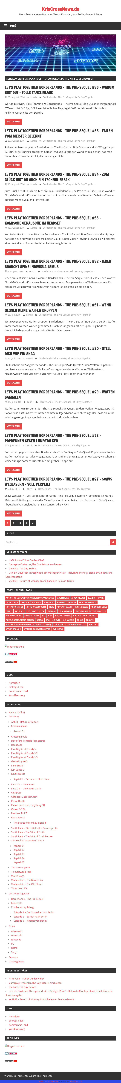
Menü (13, 26)
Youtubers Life (19, 888)
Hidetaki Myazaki (87, 602)
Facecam (36, 602)
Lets (41, 611)
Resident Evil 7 (19, 813)
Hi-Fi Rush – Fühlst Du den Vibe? (26, 560)
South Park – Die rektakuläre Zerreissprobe (34, 828)
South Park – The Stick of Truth (27, 832)
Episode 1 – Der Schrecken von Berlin (34, 912)
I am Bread (17, 765)
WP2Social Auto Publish (48, 1081)
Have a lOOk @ (17, 712)
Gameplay (49, 602)
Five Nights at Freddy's (23, 749)
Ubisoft (93, 624)
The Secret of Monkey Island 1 (30, 822)
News (12, 926)
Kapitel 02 (19, 849)
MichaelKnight (14, 615)
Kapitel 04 (19, 858)
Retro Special (18, 817)
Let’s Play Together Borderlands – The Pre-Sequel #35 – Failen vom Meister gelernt (59, 133)
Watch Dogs (17, 875)
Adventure (63, 598)
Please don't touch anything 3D (28, 805)
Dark (101, 598)
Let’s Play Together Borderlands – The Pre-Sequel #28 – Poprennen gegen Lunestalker (53, 438)
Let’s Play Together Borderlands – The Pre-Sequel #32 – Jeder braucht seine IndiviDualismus (58, 264)
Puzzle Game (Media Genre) (20, 620)
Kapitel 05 (19, 862)
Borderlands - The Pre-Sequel (58, 97)
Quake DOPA (18, 809)
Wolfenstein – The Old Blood (26, 884)
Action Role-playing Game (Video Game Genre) (30, 598)
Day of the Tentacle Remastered (28, 740)
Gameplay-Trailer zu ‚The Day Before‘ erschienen (35, 564)
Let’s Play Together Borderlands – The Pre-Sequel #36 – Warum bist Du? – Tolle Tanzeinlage (59, 90)
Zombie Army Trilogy (22, 907)
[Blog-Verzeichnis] (11, 654)
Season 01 (19, 731)
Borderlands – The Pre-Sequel (27, 898)
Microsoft (16, 935)
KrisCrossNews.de (60, 9)
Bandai (91, 598)
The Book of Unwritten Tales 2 (70, 624)
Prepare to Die (62, 615)
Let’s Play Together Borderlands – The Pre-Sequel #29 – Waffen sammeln (60, 394)
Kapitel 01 (19, 845)
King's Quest (18, 773)
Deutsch (25, 602)
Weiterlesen (13, 121)
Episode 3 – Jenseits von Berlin (30, 920)
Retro (40, 620)
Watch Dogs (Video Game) (37, 629)
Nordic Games (32, 615)
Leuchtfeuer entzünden (88, 611)
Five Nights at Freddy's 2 (24, 753)
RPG (48, 620)
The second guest (20, 867)
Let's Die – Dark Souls (23, 784)
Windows (58, 629)
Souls (80, 620)
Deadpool (16, 744)
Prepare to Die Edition (85, 615)
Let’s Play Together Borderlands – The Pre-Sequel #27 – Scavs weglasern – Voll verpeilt (58, 481)
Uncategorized (16, 961)
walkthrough (13, 629)
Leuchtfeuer (65, 611)
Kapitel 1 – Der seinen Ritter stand (32, 779)
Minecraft (16, 902)
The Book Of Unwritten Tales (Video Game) (28, 624)
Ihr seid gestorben (36, 607)
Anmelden (14, 682)
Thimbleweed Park (21, 871)
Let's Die (19, 611)
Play (50, 615)
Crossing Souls (19, 736)
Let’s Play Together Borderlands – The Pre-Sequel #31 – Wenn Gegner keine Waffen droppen (58, 307)
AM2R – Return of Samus (24, 721)
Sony (14, 952)
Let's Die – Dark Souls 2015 (26, 788)
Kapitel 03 (19, 854)
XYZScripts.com (76, 1081)
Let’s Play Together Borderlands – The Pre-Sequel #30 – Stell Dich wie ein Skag (58, 351)
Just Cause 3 (17, 769)
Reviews (13, 957)
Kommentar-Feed (18, 691)
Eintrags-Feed (16, 686)
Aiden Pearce (78, 598)
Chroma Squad (19, 725)
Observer (16, 792)
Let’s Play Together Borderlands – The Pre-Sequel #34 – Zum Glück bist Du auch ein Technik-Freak (57, 177)
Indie (51, 607)
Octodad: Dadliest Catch (24, 796)
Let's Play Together (85, 97)
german (61, 602)
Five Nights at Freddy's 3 (24, 757)
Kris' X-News (81, 607)
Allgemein (16, 931)
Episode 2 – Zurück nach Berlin (30, 916)
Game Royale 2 (19, 761)
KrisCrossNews (99, 607)
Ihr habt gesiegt (14, 607)
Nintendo (16, 939)
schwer (56, 620)
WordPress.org (17, 695)
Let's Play (31, 611)
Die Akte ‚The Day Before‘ (22, 568)
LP (105, 611)
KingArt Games (64, 607)
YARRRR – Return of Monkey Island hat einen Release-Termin (42, 580)
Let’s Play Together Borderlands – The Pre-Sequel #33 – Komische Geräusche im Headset (53, 220)
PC (43, 615)
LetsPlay (51, 611)
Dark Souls (12, 602)
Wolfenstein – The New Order (27, 879)
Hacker (72, 602)
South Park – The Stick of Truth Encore (31, 836)
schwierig (68, 620)
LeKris (33, 97)
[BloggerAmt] (14, 646)
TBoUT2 (90, 620)
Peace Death (18, 800)
